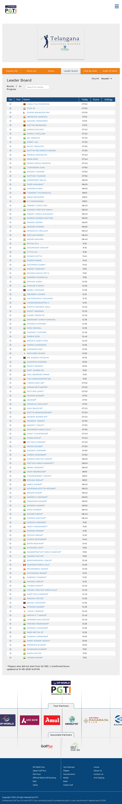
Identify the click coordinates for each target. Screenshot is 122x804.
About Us (98, 771)
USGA (35, 785)
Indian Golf (68, 785)
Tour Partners (69, 767)
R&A (35, 781)
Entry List (31, 71)
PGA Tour (37, 774)
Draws (51, 71)
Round (95, 78)
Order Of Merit (110, 71)
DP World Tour (39, 767)
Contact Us (98, 774)
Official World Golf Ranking (44, 778)
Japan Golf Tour (39, 771)
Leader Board (71, 71)
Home (96, 767)
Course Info (12, 71)
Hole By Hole (90, 71)
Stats (65, 781)
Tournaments (69, 774)
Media (66, 778)
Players (66, 771)
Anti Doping (99, 778)
